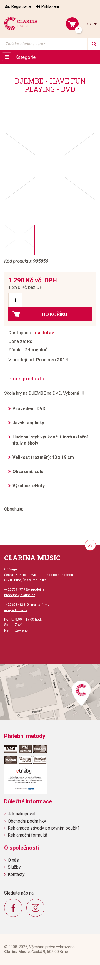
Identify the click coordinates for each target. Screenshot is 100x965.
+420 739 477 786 (16, 589)
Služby (14, 867)
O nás (13, 860)
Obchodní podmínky (27, 821)
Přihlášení (50, 6)
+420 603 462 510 (16, 604)
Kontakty (16, 874)
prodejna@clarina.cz (19, 595)
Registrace (21, 6)
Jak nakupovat (22, 814)
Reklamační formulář (27, 835)
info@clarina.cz (16, 610)
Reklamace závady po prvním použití (43, 828)
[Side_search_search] (94, 44)
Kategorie (25, 57)
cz (90, 23)
